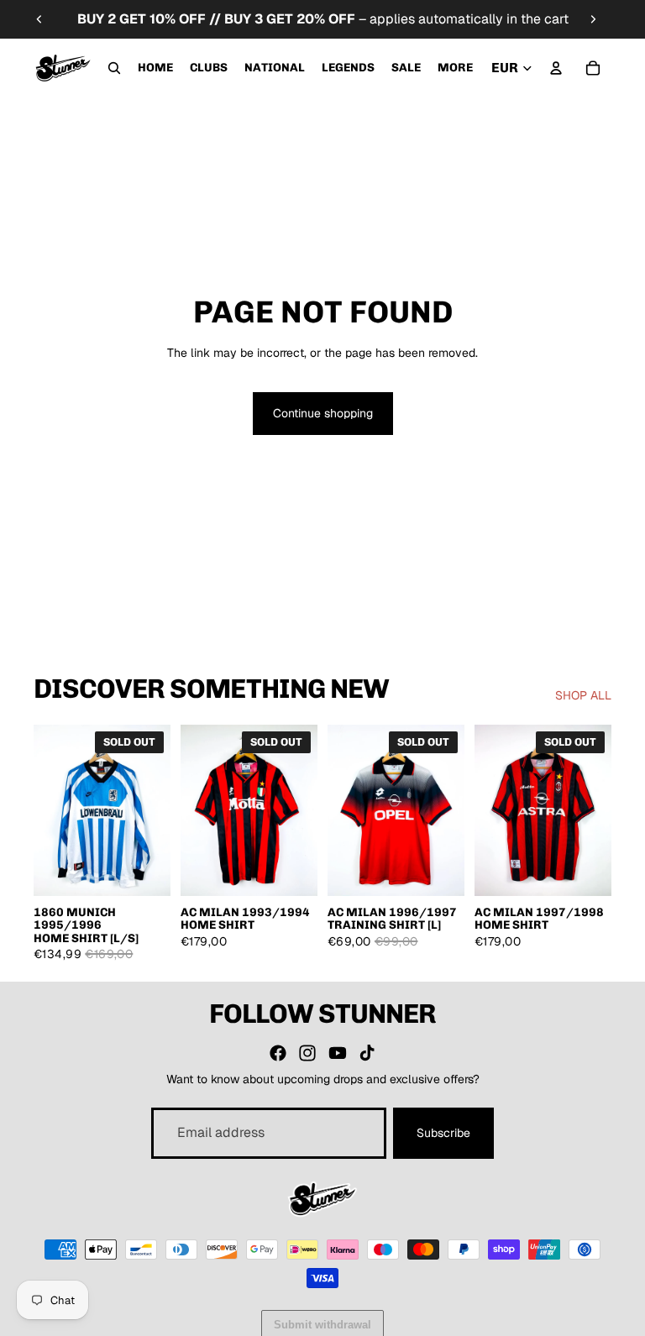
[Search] (114, 68)
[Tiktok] (367, 1053)
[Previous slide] (39, 19)
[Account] (556, 68)
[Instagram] (307, 1053)
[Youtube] (338, 1053)
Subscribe (443, 1132)
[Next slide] (592, 19)
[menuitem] (455, 68)
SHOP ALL (583, 695)
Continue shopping (323, 413)
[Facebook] (278, 1053)
